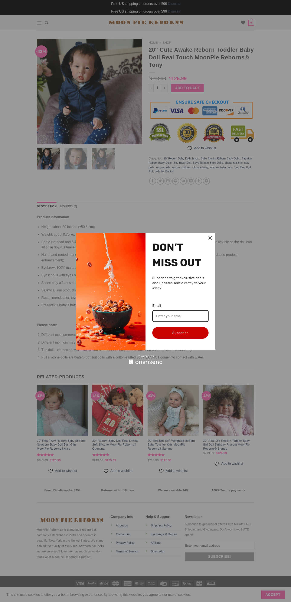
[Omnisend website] (145, 359)
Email (156, 306)
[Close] (210, 238)
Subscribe (180, 333)
